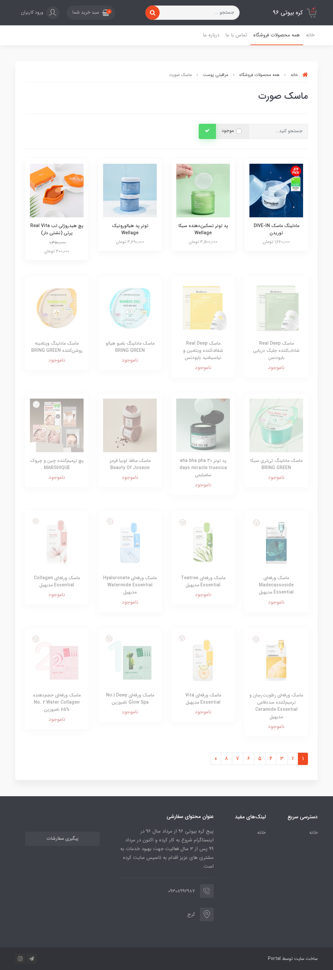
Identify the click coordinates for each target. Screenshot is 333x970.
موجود (227, 130)
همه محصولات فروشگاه (276, 35)
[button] (91, 13)
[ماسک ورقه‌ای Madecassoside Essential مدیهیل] (276, 542)
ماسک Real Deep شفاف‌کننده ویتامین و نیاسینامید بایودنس (203, 351)
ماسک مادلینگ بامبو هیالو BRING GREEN (130, 347)
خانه (310, 35)
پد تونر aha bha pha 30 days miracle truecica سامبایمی (203, 468)
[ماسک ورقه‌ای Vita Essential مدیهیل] (203, 660)
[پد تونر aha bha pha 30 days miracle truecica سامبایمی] (203, 425)
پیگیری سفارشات (62, 838)
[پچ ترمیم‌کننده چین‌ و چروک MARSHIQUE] (57, 425)
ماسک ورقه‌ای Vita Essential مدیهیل (203, 699)
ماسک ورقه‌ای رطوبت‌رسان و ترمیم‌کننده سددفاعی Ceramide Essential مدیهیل (276, 706)
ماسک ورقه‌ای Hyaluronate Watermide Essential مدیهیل (130, 585)
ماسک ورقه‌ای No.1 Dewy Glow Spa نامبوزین (130, 699)
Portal (274, 958)
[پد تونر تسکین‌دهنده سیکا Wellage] (203, 190)
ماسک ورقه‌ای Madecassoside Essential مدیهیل (276, 585)
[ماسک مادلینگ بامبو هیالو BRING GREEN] (130, 308)
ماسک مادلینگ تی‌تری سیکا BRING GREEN (276, 464)
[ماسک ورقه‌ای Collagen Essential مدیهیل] (57, 542)
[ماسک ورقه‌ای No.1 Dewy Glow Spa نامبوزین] (130, 660)
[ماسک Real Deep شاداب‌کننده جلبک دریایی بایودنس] (276, 308)
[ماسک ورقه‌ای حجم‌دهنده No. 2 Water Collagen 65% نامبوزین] (57, 660)
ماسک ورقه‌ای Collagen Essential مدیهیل (57, 581)
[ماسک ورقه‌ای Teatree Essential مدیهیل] (203, 542)
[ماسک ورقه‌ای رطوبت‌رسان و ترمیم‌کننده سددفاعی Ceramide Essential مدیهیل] (276, 660)
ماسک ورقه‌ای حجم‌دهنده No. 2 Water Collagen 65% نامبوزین (57, 702)
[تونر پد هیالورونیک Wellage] (130, 190)
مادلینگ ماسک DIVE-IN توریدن (276, 229)
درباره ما (211, 35)
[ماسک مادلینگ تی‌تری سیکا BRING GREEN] (276, 425)
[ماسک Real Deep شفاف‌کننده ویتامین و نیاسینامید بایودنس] (203, 308)
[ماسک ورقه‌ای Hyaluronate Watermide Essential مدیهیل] (130, 542)
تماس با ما (236, 35)
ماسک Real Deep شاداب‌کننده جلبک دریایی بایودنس (276, 351)
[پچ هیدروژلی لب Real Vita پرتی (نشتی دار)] (57, 190)
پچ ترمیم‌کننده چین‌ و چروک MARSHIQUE (57, 464)
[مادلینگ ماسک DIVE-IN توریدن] (276, 190)
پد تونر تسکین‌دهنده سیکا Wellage (203, 229)
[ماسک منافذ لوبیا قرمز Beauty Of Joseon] (130, 425)
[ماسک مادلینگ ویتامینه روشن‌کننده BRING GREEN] (57, 308)
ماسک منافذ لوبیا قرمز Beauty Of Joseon (130, 464)
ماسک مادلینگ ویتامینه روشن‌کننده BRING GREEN (57, 347)
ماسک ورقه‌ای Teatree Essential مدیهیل (203, 581)
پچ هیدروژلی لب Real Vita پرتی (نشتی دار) (56, 229)
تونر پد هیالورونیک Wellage (130, 229)
